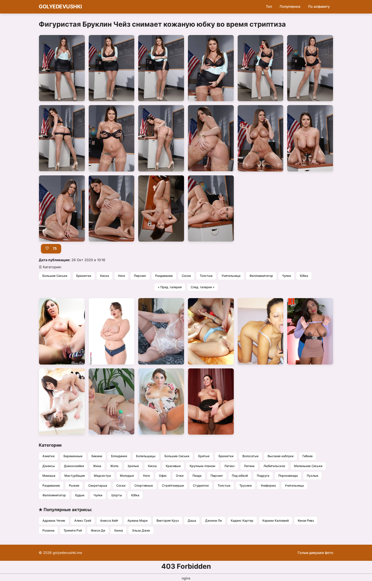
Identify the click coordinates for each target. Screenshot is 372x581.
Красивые (173, 466)
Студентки (201, 485)
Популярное (290, 6)
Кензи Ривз (306, 520)
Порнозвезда (288, 475)
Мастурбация (74, 475)
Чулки (286, 275)
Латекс (229, 466)
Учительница (231, 275)
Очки (179, 475)
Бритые (203, 456)
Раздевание (164, 275)
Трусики (245, 485)
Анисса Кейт (109, 520)
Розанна (48, 530)
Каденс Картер (242, 520)
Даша (192, 520)
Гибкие (307, 456)
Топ (269, 6)
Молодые (127, 475)
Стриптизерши (173, 485)
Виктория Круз (168, 520)
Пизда (197, 475)
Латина (249, 466)
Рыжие (74, 485)
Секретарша (97, 485)
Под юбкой (240, 475)
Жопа (114, 466)
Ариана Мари (137, 520)
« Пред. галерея (170, 287)
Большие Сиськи (54, 275)
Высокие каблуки (280, 456)
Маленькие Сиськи (308, 466)
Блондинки (119, 456)
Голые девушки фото (315, 552)
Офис (163, 475)
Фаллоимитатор (261, 275)
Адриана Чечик (53, 520)
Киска (104, 275)
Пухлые (312, 475)
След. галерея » (202, 287)
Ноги (121, 275)
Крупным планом (202, 466)
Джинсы (48, 466)
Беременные (73, 456)
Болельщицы (145, 456)
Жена (97, 466)
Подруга (263, 475)
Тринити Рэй (73, 530)
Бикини (96, 456)
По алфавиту (319, 6)
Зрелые (133, 466)
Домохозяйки (74, 466)
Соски (186, 275)
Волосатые (250, 456)
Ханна (118, 530)
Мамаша (48, 475)
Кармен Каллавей (275, 520)
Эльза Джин (141, 530)
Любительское (274, 466)
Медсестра (102, 475)
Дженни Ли (213, 520)
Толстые (206, 275)
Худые (79, 495)
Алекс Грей (82, 520)
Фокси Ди (98, 530)
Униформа (268, 485)
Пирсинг (140, 275)
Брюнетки (83, 275)
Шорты (116, 495)
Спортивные (143, 485)
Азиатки (48, 456)
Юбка (304, 275)
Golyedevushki (60, 6)
